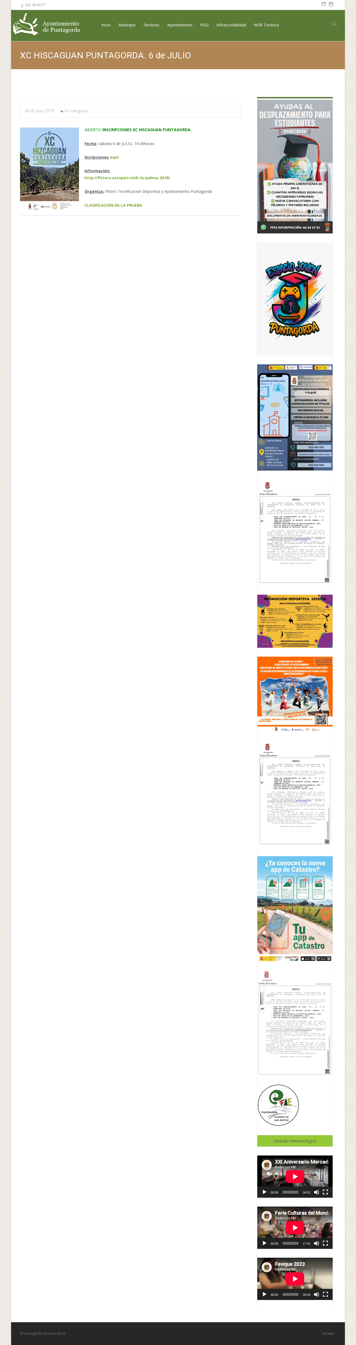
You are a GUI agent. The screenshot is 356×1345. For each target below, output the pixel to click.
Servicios (151, 25)
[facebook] (324, 6)
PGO (204, 25)
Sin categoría (75, 110)
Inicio (106, 25)
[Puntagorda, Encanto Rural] (51, 24)
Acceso (328, 1333)
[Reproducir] (264, 1192)
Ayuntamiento (179, 25)
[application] (295, 1176)
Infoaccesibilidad (231, 25)
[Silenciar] (316, 1192)
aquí (114, 157)
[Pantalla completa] (325, 1192)
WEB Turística (266, 25)
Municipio (127, 25)
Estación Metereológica (295, 1141)
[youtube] (331, 6)
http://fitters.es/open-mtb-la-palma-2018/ (127, 177)
